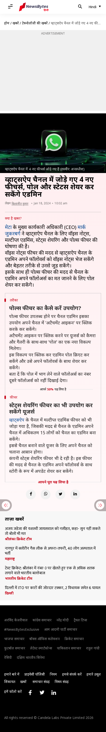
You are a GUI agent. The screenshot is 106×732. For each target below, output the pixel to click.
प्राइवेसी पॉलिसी (34, 674)
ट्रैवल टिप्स (80, 620)
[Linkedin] (75, 494)
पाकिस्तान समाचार (69, 648)
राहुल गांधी (93, 648)
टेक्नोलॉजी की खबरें (35, 23)
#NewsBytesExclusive (21, 629)
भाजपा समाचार (14, 638)
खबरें (16, 23)
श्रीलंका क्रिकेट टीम (18, 539)
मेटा (8, 227)
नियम (53, 674)
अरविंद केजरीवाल (16, 620)
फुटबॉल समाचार (14, 648)
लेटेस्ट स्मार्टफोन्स (41, 648)
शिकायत (9, 681)
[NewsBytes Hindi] (34, 7)
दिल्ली (9, 593)
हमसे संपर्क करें (72, 674)
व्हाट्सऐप (16, 420)
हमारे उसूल (94, 674)
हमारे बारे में (11, 674)
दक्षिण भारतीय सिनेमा (31, 657)
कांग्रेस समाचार (42, 620)
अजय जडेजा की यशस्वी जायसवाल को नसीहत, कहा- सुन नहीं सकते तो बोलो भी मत (52, 531)
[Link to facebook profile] (30, 692)
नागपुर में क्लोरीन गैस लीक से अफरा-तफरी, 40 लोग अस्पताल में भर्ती (50, 551)
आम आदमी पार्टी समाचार (60, 629)
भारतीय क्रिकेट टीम (18, 578)
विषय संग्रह (62, 681)
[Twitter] (60, 494)
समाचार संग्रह (41, 681)
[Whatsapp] (46, 494)
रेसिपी (8, 657)
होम (6, 23)
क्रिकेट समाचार (74, 638)
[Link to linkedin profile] (54, 692)
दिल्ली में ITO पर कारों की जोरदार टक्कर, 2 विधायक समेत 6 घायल (52, 588)
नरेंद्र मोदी (62, 620)
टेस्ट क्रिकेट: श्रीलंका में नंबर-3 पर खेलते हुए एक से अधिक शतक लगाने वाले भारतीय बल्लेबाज (50, 571)
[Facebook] (31, 494)
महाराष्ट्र (10, 559)
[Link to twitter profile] (42, 692)
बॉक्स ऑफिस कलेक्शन (44, 638)
